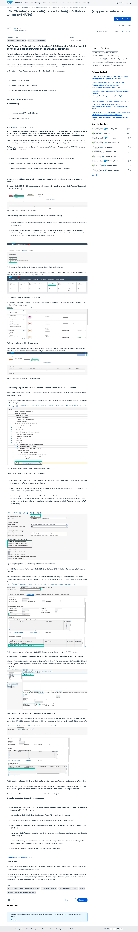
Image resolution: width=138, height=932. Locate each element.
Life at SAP (95, 65)
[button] (122, 31)
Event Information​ (97, 59)
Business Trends (97, 52)
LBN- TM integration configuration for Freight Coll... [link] (74, 7)
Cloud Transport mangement (49, 888)
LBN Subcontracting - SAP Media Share (19, 857)
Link (16, 99)
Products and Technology (32, 3)
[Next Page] (113, 67)
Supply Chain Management (39, 7)
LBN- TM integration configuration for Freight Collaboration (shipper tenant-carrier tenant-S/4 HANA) (66, 13)
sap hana (82, 888)
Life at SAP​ (105, 65)
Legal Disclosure (44, 929)
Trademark (53, 929)
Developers (53, 3)
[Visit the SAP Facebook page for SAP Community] (111, 929)
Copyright (34, 929)
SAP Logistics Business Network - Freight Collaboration (22, 892)
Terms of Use (25, 929)
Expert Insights (110, 59)
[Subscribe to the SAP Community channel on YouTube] (118, 929)
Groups (45, 3)
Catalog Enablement (98, 55)
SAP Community (11, 7)
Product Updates (116, 65)
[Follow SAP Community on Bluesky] (114, 929)
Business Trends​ (110, 52)
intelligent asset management (117, 62)
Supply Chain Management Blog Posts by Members (110, 96)
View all (94, 175)
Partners (61, 3)
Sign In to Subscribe (122, 19)
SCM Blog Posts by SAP (53, 7)
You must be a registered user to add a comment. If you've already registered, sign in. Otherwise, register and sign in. (46, 915)
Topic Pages (86, 3)
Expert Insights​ (122, 59)
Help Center (76, 3)
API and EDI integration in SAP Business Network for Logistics (23, 888)
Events (69, 3)
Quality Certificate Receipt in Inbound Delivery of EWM (110, 76)
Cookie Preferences (72, 929)
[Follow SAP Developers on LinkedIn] (121, 929)
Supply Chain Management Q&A (104, 78)
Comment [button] (82, 900)
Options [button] (115, 22)
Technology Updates (76, 40)
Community (18, 2)
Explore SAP (120, 3)
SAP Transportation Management (36, 40)
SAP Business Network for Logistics (17, 40)
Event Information (111, 55)
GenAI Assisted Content (99, 62)
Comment (14, 920)
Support (61, 929)
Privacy (17, 929)
